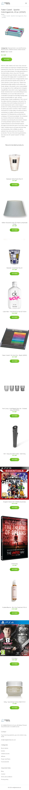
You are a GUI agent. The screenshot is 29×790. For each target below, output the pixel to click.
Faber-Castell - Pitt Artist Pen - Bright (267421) (14, 355)
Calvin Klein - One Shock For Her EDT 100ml (14, 311)
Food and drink (5, 761)
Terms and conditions (6, 776)
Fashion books (21, 49)
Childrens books (13, 49)
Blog (2, 771)
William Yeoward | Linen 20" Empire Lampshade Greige (14, 223)
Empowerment (11, 48)
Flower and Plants (5, 759)
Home (2, 14)
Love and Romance (21, 48)
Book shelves (4, 748)
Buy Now (6, 59)
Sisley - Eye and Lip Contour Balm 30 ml (14, 702)
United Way (14, 563)
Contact (3, 774)
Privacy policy (4, 779)
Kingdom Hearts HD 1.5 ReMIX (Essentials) (14, 502)
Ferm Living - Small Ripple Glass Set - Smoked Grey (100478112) (14, 409)
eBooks (3, 756)
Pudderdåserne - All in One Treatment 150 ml (14, 607)
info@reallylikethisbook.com (8, 740)
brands (3, 751)
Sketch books (4, 49)
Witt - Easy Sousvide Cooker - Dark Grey (14, 454)
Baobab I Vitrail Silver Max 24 (14, 268)
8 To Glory (14, 658)
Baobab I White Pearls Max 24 (14, 179)
